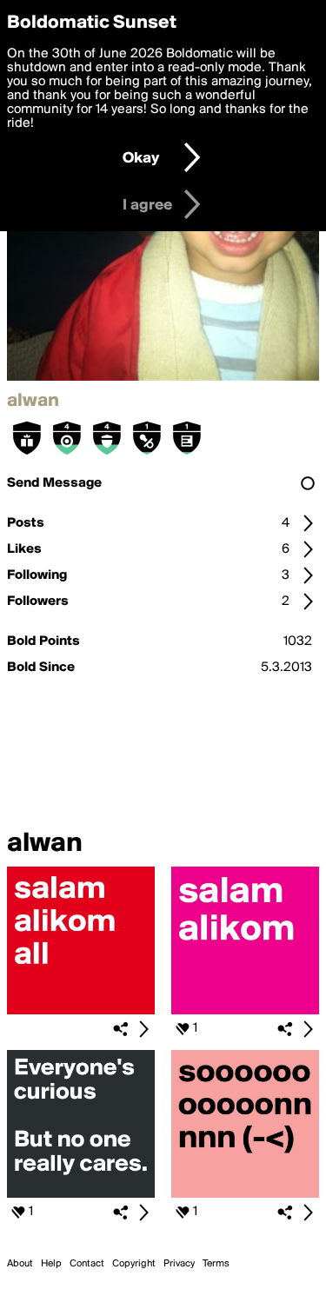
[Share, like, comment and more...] (81, 1011)
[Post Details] (143, 1029)
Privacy (179, 1264)
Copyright (134, 1264)
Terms (216, 1264)
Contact (87, 1264)
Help (51, 1264)
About (20, 1264)
